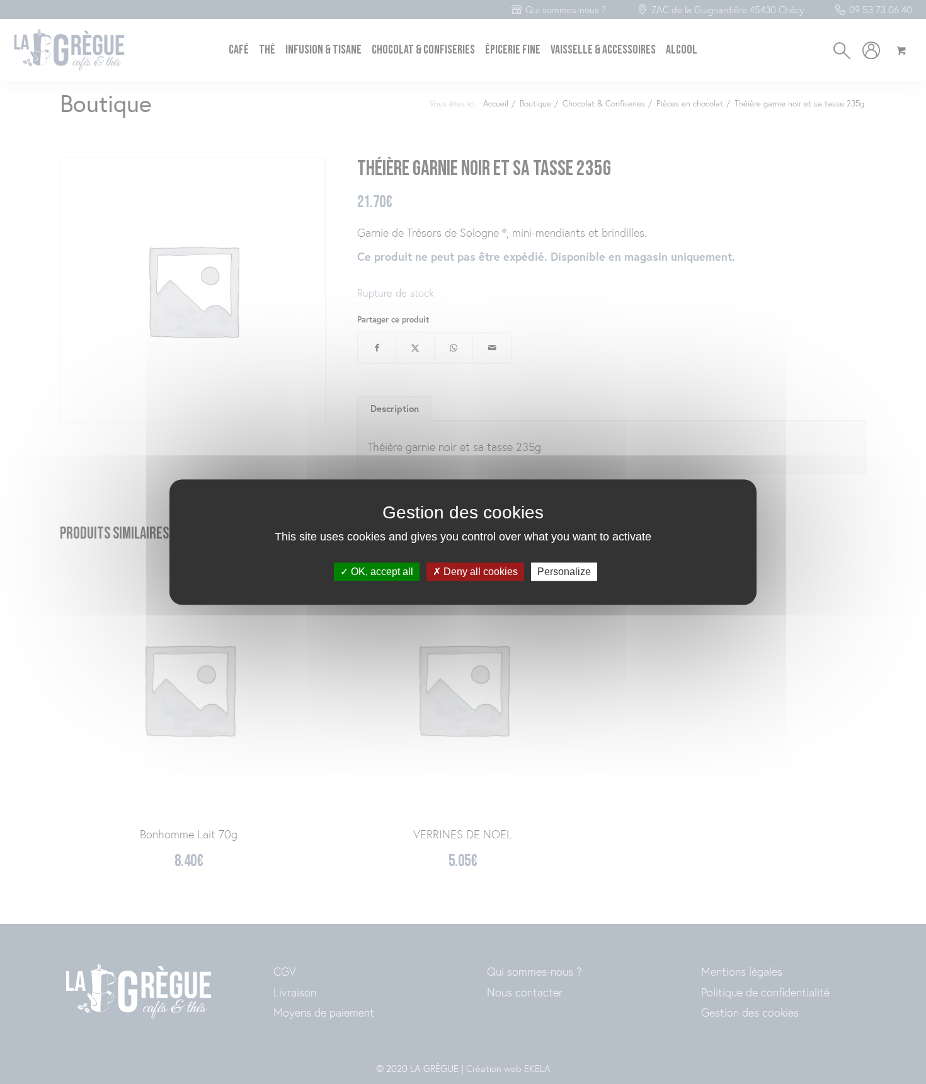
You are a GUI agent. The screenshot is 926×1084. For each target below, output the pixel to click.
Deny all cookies (479, 571)
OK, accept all (380, 571)
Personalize (564, 571)
